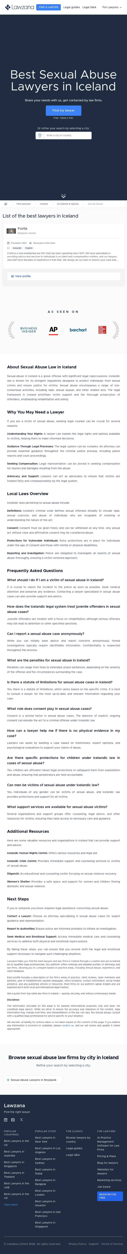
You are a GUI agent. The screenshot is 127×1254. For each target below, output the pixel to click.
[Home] (5, 204)
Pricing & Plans (106, 1156)
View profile (23, 276)
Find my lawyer (64, 110)
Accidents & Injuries (68, 204)
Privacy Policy (77, 1244)
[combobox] (68, 135)
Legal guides (72, 7)
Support (94, 1244)
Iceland (44, 204)
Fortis (22, 228)
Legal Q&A (89, 7)
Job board (103, 1187)
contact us (68, 1025)
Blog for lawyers (107, 1163)
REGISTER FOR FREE (107, 1196)
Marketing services (109, 1180)
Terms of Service (112, 1244)
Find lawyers (24, 204)
